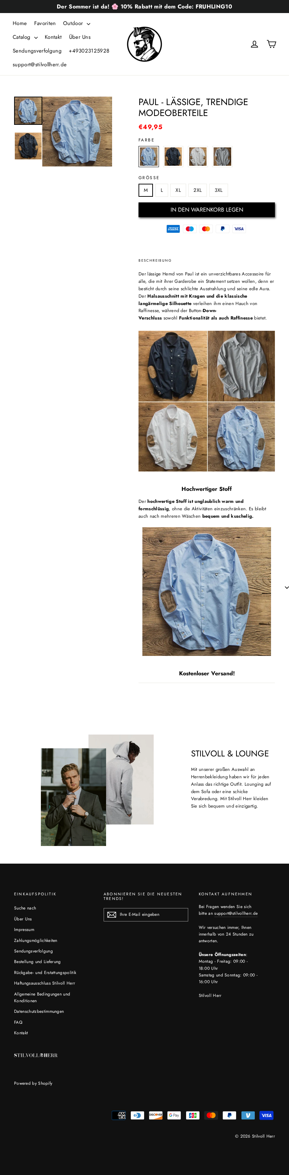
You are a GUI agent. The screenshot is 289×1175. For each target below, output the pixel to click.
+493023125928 (89, 51)
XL (178, 190)
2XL (197, 190)
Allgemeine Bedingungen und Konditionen (42, 997)
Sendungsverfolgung (37, 51)
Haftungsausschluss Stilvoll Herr (44, 983)
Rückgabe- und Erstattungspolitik (45, 972)
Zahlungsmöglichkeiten (35, 940)
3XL (219, 190)
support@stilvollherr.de (40, 64)
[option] (77, 131)
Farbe (147, 140)
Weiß (198, 156)
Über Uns (80, 37)
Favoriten (45, 23)
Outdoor (74, 23)
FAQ (18, 1022)
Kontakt (53, 37)
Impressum (24, 929)
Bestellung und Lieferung (37, 961)
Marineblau (173, 156)
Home (20, 23)
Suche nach (25, 908)
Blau (149, 156)
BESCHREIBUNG (155, 260)
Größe (149, 177)
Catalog (22, 37)
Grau (222, 156)
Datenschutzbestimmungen (39, 1011)
